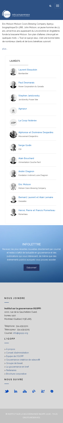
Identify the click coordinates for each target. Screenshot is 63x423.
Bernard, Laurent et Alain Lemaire (35, 197)
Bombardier (23, 73)
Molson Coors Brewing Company (32, 188)
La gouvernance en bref (17, 367)
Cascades (22, 201)
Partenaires (11, 370)
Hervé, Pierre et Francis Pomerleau (36, 210)
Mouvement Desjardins (28, 136)
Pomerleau (23, 214)
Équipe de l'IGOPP (14, 356)
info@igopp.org (20, 333)
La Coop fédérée (27, 120)
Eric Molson (24, 184)
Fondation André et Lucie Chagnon (33, 175)
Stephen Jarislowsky (29, 95)
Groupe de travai (14, 363)
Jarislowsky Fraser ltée (28, 99)
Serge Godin (24, 145)
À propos (10, 349)
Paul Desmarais (26, 82)
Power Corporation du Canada (31, 86)
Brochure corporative (16, 374)
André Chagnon (26, 171)
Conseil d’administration (17, 353)
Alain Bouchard (26, 158)
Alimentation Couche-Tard (29, 162)
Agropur (22, 108)
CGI (19, 149)
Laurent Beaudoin (27, 69)
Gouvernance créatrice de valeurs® (23, 360)
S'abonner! (31, 267)
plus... (5, 49)
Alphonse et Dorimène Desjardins (35, 132)
